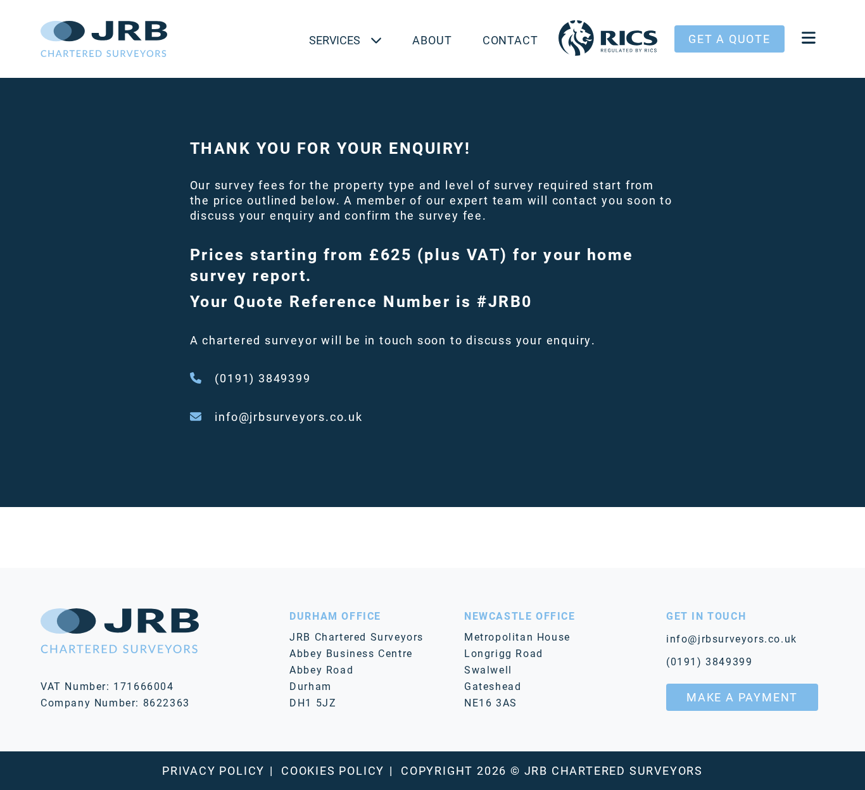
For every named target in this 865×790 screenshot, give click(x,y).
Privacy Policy (213, 770)
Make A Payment (742, 697)
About (432, 39)
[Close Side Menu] (809, 39)
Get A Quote (729, 38)
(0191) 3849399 (262, 378)
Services (334, 39)
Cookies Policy (332, 770)
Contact (510, 39)
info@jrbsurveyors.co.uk (288, 416)
